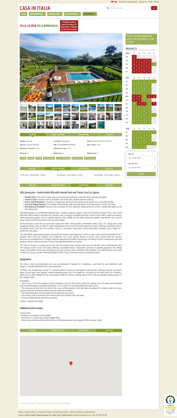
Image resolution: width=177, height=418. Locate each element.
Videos (80, 412)
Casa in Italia (35, 8)
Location (109, 135)
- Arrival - (131, 154)
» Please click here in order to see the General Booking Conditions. (45, 403)
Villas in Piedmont (54, 412)
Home (156, 2)
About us (143, 2)
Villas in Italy (23, 412)
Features (32, 135)
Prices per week (58, 135)
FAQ (150, 2)
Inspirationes (89, 412)
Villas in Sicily (69, 412)
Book (141, 174)
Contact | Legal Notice (128, 2)
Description (83, 135)
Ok (154, 8)
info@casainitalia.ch (81, 415)
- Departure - (132, 164)
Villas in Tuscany (37, 412)
